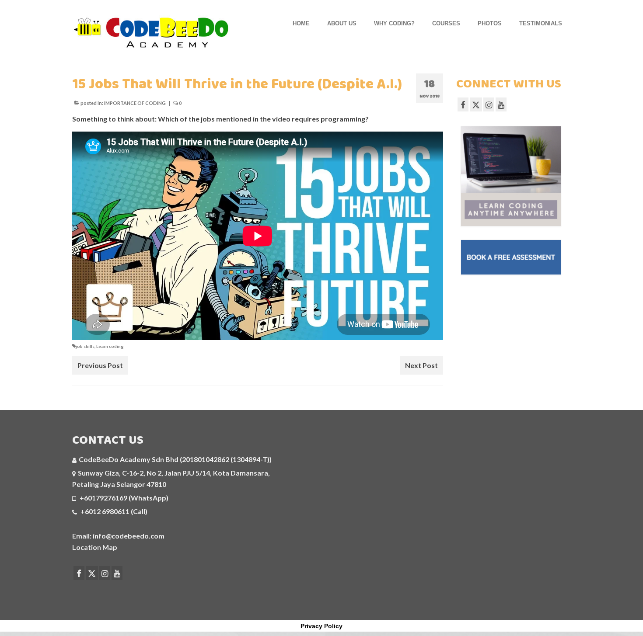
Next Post (421, 365)
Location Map (94, 547)
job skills (85, 346)
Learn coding (110, 346)
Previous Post (100, 365)
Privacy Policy (321, 625)
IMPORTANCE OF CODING (135, 103)
